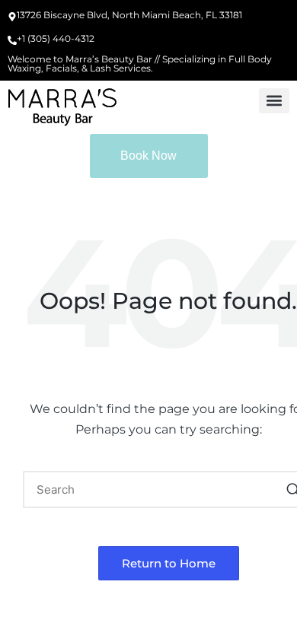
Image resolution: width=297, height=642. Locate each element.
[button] (274, 100)
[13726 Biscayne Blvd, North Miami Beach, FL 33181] (12, 17)
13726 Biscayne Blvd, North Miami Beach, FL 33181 (129, 15)
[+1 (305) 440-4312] (12, 41)
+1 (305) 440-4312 (55, 38)
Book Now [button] (148, 155)
